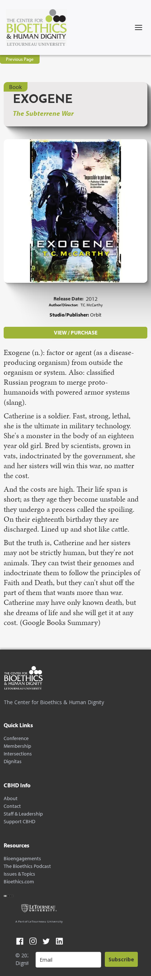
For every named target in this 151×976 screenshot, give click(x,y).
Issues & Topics (19, 874)
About (11, 798)
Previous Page (20, 59)
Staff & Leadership (23, 814)
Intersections (18, 754)
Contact (12, 806)
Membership (17, 746)
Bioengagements (22, 858)
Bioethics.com (19, 882)
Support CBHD (19, 821)
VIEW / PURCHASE (75, 332)
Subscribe (121, 959)
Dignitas (13, 761)
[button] (138, 27)
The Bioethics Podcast (27, 866)
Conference (16, 738)
